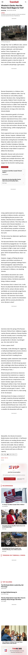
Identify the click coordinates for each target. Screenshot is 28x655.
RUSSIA (2, 460)
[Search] (25, 1)
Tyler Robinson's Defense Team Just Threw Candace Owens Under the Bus (12, 642)
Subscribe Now (20, 478)
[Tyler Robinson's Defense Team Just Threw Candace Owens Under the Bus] (14, 633)
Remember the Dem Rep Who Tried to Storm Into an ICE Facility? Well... (13, 526)
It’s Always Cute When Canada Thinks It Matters (13, 504)
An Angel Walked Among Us (9, 592)
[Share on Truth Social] (5, 455)
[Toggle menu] (2, 2)
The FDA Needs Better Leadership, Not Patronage (12, 586)
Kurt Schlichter (5, 506)
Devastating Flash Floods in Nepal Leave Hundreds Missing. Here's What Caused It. (12, 549)
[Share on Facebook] (8, 455)
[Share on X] (2, 455)
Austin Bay (3, 10)
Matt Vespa (4, 528)
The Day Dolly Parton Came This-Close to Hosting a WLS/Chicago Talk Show (13, 598)
